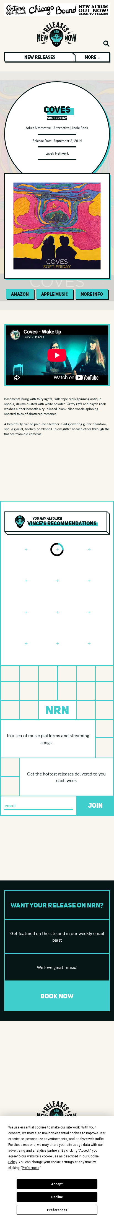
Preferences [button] (30, 1168)
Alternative (61, 127)
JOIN (95, 805)
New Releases (39, 57)
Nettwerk (62, 153)
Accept (57, 1184)
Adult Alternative (38, 127)
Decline (57, 1197)
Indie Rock (80, 127)
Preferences (57, 1210)
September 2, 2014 (67, 140)
